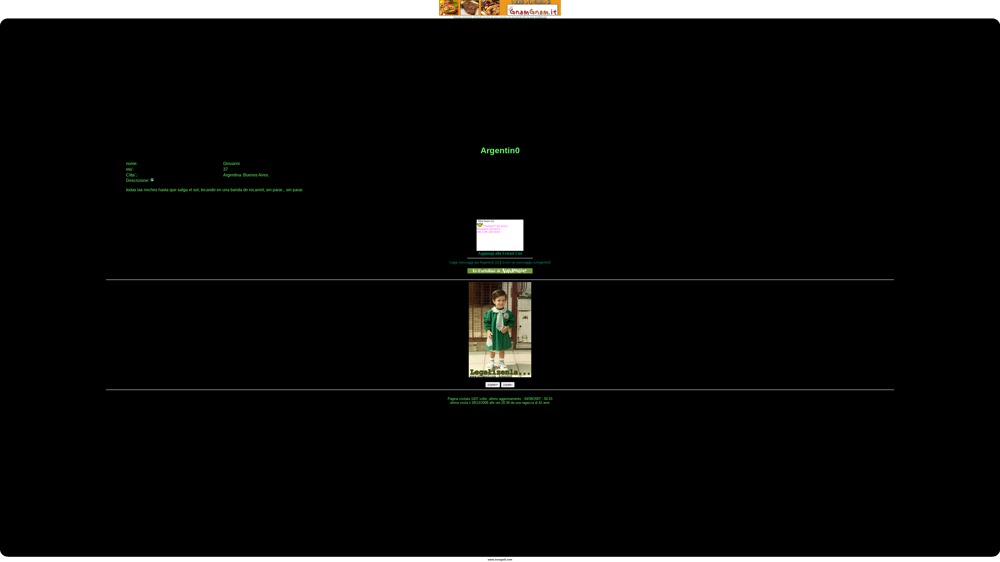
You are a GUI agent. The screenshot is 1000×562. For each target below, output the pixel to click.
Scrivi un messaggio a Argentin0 (526, 262)
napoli (502, 559)
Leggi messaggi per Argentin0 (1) (474, 262)
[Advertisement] (500, 422)
